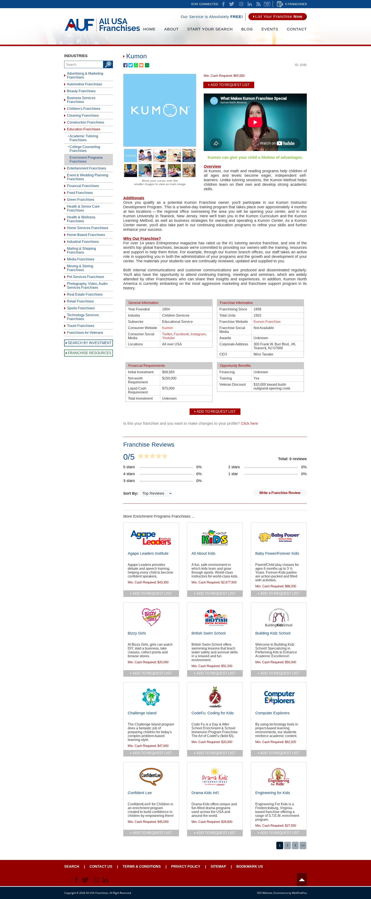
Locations (135, 344)
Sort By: (131, 493)
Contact (297, 29)
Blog (247, 29)
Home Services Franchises (87, 228)
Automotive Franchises (84, 84)
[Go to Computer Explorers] (278, 697)
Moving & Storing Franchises (80, 268)
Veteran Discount (232, 384)
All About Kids (203, 553)
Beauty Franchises (81, 91)
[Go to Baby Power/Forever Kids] (278, 537)
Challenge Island (142, 713)
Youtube (168, 338)
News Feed (258, 4)
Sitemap (218, 866)
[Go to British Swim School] (214, 617)
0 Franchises (296, 4)
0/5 (129, 456)
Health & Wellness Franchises (81, 219)
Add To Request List (230, 85)
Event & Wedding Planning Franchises (87, 177)
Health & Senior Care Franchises (83, 208)
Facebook (181, 334)
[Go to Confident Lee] (151, 777)
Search (71, 866)
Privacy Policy (185, 866)
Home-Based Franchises (86, 235)
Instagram (198, 334)
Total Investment (140, 398)
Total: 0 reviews (292, 459)
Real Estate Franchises (85, 294)
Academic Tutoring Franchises (84, 138)
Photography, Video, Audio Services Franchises (87, 285)
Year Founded (139, 309)
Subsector (135, 321)
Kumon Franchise (267, 321)
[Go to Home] (102, 31)
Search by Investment (90, 343)
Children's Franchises (83, 108)
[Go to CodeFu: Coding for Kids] (214, 697)
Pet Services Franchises (85, 277)
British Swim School (209, 633)
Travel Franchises (80, 326)
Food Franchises (80, 193)
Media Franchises (80, 259)
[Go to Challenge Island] (151, 697)
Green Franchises (80, 199)
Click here (249, 423)
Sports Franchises (81, 308)
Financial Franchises (83, 186)
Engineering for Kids (272, 793)
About (171, 29)
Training (225, 378)
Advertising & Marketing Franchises (85, 75)
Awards (225, 338)
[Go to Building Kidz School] (278, 617)
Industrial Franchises (83, 241)
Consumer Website (142, 328)
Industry (134, 315)
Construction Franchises (85, 122)
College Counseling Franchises (85, 149)
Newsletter (267, 4)
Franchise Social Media (232, 330)
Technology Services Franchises (83, 317)
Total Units (227, 315)
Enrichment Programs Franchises (86, 159)
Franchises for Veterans (85, 332)
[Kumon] (159, 145)
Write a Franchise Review (279, 493)
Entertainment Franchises (86, 168)
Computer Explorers (272, 713)
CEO (223, 354)
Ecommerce (281, 893)
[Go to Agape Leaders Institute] (151, 537)
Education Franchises (83, 129)
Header (302, 879)
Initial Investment (141, 372)
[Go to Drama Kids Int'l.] (214, 777)
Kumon (167, 328)
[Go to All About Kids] (214, 537)
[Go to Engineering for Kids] (278, 777)
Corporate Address (233, 344)
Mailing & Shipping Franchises (81, 250)
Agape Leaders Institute (148, 553)
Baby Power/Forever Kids (277, 553)
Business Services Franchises (81, 100)
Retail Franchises (80, 301)
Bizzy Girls (137, 633)
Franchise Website (233, 321)
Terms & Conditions (142, 866)
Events (270, 29)
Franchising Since (233, 309)
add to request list (152, 593)
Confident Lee (140, 793)
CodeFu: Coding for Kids (213, 713)
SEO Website (264, 893)
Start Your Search (210, 29)
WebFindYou (299, 893)
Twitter (167, 334)
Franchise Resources (89, 353)
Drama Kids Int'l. (206, 793)
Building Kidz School (272, 633)
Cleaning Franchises (83, 115)
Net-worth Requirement (138, 380)
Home (149, 29)
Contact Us (101, 866)
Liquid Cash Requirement (138, 390)
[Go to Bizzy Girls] (151, 617)
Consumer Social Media (141, 336)
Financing (227, 372)
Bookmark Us (249, 866)
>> (303, 845)
